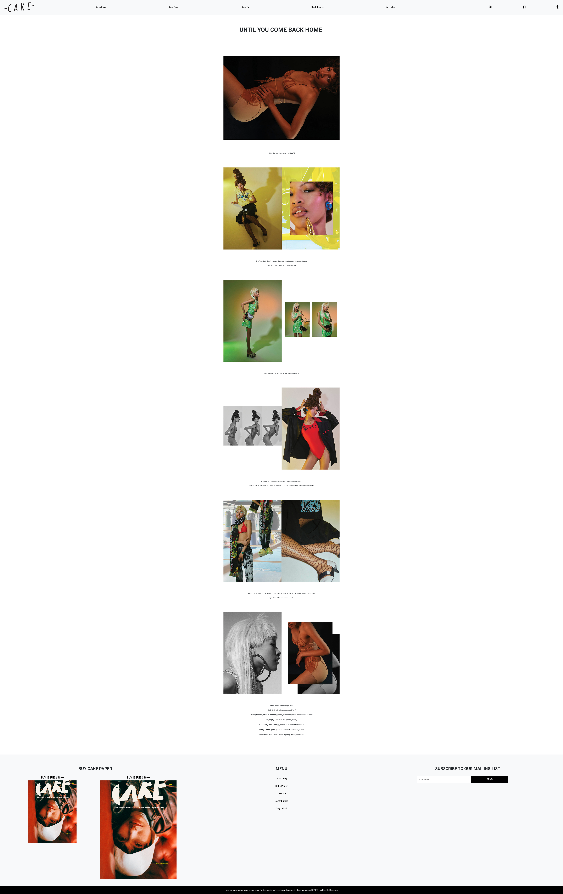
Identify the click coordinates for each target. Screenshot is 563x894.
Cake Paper (173, 7)
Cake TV (245, 7)
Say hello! (390, 7)
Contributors (317, 7)
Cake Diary (101, 7)
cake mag (19, 7)
